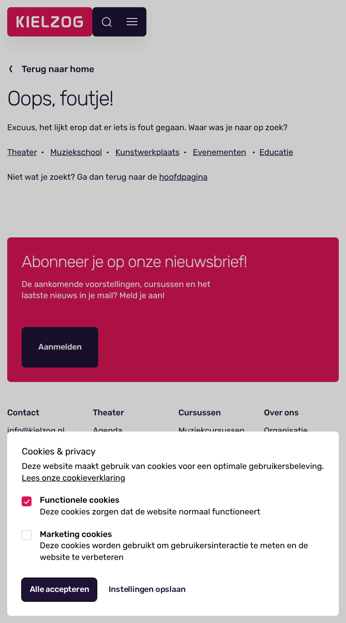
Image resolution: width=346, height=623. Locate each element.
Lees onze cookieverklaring (73, 478)
